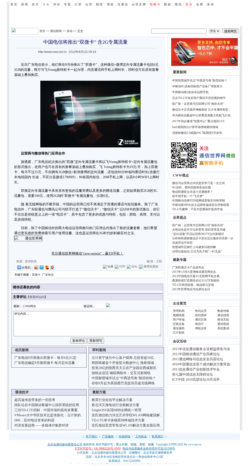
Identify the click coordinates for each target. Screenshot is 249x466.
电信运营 (201, 311)
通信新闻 (56, 31)
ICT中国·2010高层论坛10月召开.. (197, 379)
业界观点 (180, 217)
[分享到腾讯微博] (41, 267)
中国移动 (45, 228)
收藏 (110, 266)
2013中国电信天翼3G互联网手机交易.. (196, 276)
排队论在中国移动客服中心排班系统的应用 (46, 405)
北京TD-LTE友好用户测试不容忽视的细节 (199, 98)
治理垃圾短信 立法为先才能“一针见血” (197, 251)
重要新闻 (180, 72)
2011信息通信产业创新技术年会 (196, 369)
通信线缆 (223, 315)
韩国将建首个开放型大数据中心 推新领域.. (124, 363)
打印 (122, 266)
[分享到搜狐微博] (46, 267)
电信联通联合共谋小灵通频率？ (192, 191)
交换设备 (179, 324)
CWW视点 (181, 175)
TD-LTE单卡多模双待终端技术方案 (118, 420)
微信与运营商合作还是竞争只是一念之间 (198, 183)
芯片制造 (179, 332)
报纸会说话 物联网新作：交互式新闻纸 (121, 373)
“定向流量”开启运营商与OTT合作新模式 (198, 234)
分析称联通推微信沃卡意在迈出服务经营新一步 (202, 238)
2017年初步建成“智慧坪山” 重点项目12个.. (199, 121)
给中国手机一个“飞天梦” (188, 196)
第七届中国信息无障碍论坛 (192, 374)
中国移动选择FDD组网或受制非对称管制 (198, 200)
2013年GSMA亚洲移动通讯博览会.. (194, 271)
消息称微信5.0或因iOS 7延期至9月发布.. (197, 133)
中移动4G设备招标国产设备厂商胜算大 (197, 86)
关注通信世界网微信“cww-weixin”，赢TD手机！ (87, 253)
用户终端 (179, 319)
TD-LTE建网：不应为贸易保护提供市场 (197, 209)
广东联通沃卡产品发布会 (188, 267)
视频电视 (179, 315)
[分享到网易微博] (52, 267)
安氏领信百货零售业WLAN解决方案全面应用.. (127, 425)
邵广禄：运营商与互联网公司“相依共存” (198, 103)
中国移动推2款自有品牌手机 (190, 92)
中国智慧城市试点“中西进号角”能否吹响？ (124, 378)
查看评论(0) (36, 297)
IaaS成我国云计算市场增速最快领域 (195, 127)
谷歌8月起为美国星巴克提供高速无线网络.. (124, 383)
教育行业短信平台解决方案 (112, 400)
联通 (38, 209)
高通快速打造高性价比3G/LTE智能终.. (196, 280)
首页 (42, 31)
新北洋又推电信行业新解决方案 (115, 405)
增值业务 (201, 328)
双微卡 (36, 274)
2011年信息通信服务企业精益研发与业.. (202, 349)
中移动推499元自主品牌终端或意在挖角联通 (200, 205)
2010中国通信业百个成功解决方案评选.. (202, 364)
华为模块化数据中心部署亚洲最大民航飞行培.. (202, 115)
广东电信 (48, 274)
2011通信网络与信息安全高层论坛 (197, 359)
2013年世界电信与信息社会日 (191, 289)
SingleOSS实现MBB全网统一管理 (116, 410)
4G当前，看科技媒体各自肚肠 (191, 187)
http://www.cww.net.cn (52, 52)
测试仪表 (201, 319)
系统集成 (223, 328)
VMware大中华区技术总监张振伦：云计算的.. (48, 415)
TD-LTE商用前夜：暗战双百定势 (193, 285)
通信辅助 (179, 328)
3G (155, 191)
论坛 (134, 266)
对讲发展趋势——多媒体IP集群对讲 (41, 425)
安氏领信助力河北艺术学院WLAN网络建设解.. (127, 415)
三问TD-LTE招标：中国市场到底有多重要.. (47, 410)
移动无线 (223, 319)
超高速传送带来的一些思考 (34, 400)
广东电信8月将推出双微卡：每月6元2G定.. (46, 358)
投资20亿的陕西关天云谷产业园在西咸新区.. (125, 368)
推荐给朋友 (151, 266)
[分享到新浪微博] (36, 267)
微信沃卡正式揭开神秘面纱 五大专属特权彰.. (201, 109)
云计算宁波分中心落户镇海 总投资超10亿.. (124, 358)
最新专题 (180, 260)
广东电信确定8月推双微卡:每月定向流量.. (45, 363)
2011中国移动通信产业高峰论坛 (196, 354)
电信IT (199, 324)
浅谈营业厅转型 (182, 242)
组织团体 (201, 315)
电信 (38, 64)
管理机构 (179, 311)
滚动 (69, 31)
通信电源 (223, 324)
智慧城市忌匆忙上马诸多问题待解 (194, 247)
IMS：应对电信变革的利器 (34, 420)
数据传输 (223, 311)
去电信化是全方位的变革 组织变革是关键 (198, 229)
